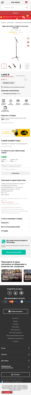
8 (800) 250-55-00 (18, 379)
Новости (15, 318)
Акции (15, 321)
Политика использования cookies (18, 389)
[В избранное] (25, 82)
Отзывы (4, 231)
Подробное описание (7, 122)
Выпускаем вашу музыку (15, 335)
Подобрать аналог (8, 83)
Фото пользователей (10, 227)
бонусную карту (9, 76)
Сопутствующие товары (11, 219)
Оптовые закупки (15, 333)
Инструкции (15, 330)
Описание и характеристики (13, 180)
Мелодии (15, 327)
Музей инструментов (15, 338)
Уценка (15, 341)
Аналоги (5, 223)
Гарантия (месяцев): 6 (7, 202)
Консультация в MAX (13, 252)
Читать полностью (6, 146)
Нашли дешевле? (20, 75)
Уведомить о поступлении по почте (13, 87)
